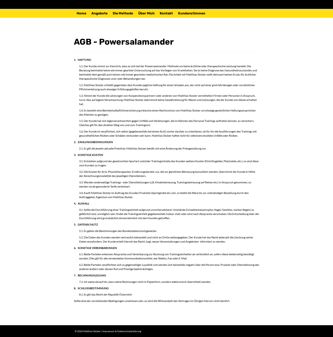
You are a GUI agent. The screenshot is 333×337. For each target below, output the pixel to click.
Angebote (99, 13)
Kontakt (166, 13)
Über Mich (146, 13)
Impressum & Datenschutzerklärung (122, 331)
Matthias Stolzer (92, 331)
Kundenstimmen (191, 13)
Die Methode (123, 13)
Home (81, 13)
